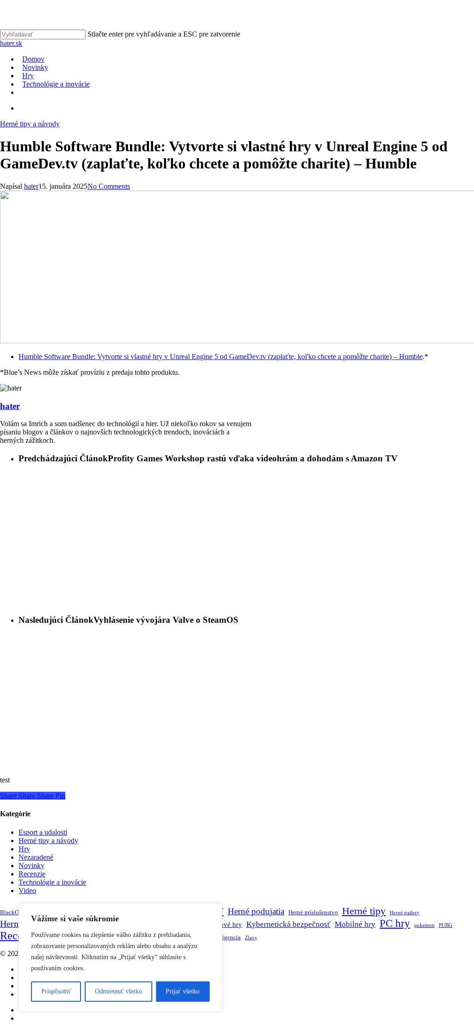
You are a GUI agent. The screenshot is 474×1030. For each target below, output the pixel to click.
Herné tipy (364, 911)
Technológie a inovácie (52, 882)
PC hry (395, 923)
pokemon (424, 925)
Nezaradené (36, 857)
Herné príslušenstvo (313, 912)
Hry (24, 849)
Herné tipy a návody (30, 124)
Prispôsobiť (56, 991)
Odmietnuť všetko (118, 991)
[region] (120, 957)
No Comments (108, 186)
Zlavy (251, 937)
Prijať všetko (183, 991)
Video (27, 890)
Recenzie (32, 874)
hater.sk (11, 43)
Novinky (31, 865)
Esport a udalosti (43, 832)
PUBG (445, 925)
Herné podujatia (256, 911)
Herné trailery (404, 912)
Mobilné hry (355, 924)
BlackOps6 (14, 912)
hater (31, 186)
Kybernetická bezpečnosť (288, 924)
